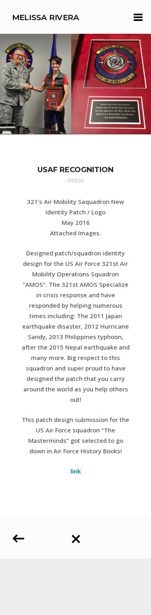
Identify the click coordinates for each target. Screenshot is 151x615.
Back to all (76, 536)
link (75, 471)
